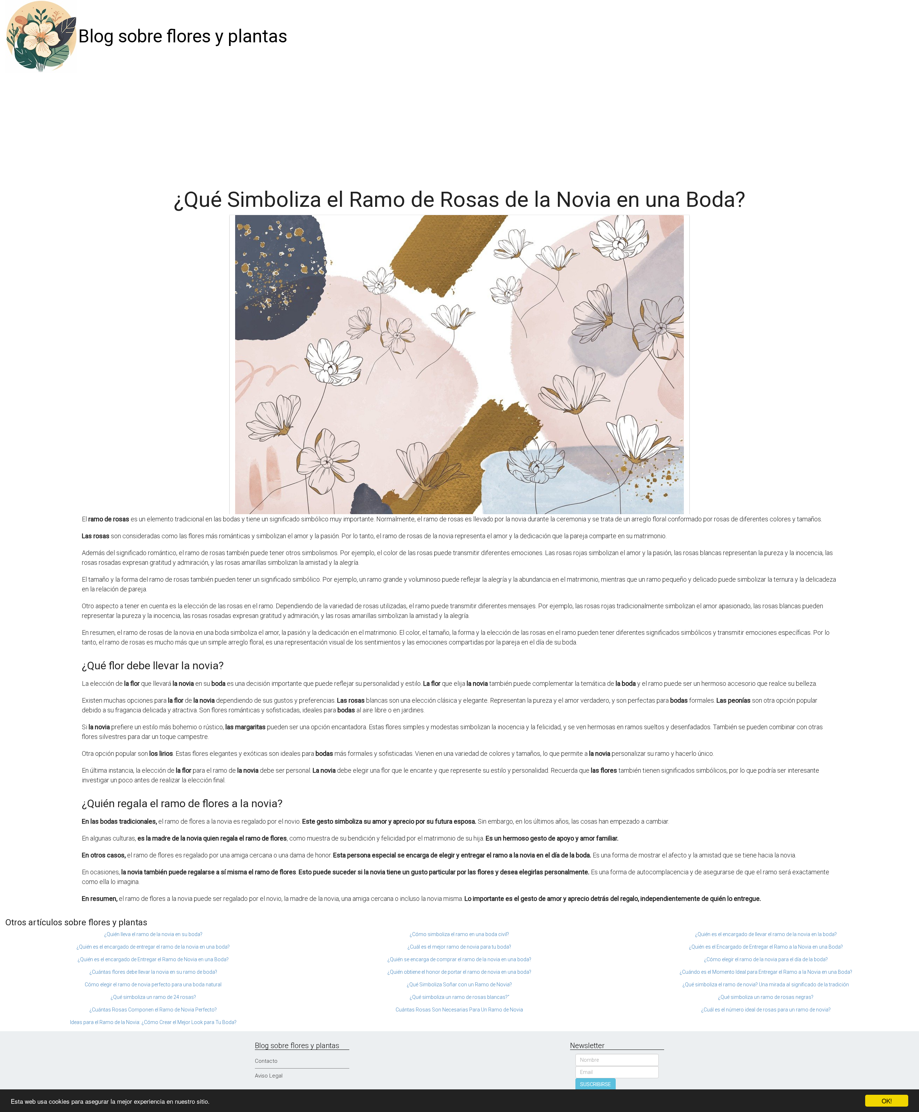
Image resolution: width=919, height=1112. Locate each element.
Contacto (266, 1061)
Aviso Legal (269, 1076)
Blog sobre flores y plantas (182, 36)
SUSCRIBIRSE (595, 1084)
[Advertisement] (459, 126)
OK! (887, 1100)
